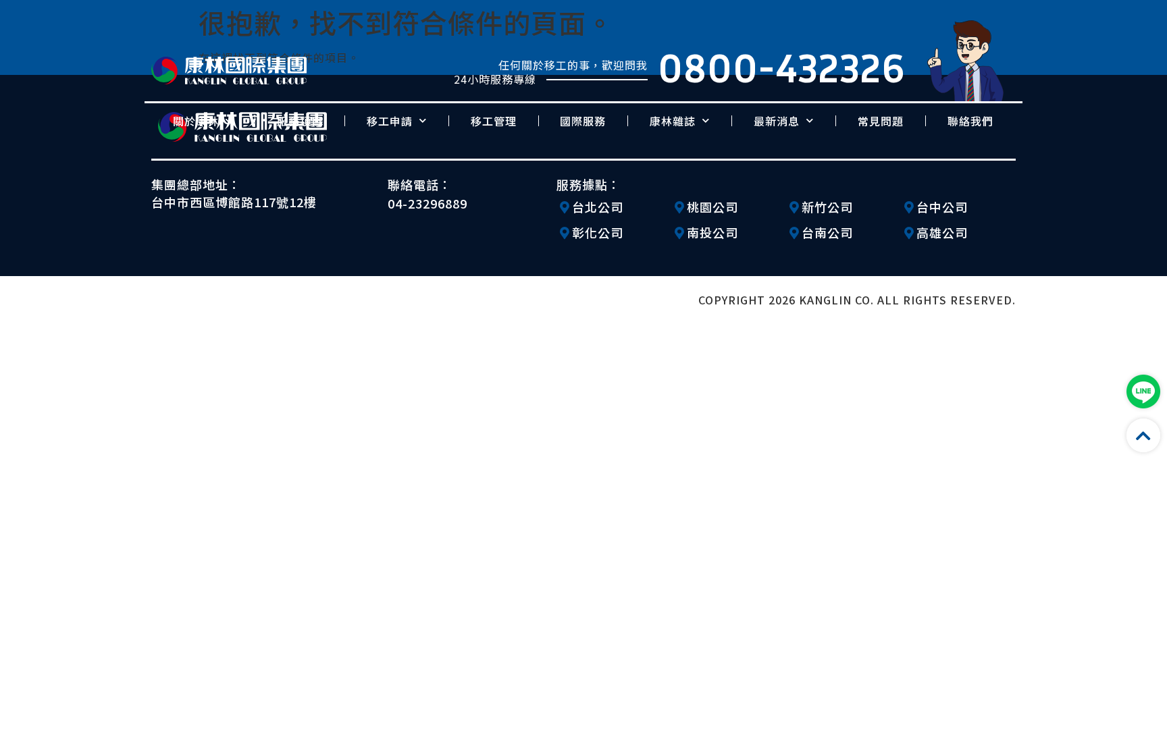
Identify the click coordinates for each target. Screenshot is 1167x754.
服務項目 (300, 121)
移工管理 (494, 121)
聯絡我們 (970, 121)
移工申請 (390, 121)
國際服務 (583, 121)
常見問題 (881, 121)
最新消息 (777, 121)
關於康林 (196, 121)
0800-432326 (782, 67)
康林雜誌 (673, 121)
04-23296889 (427, 203)
